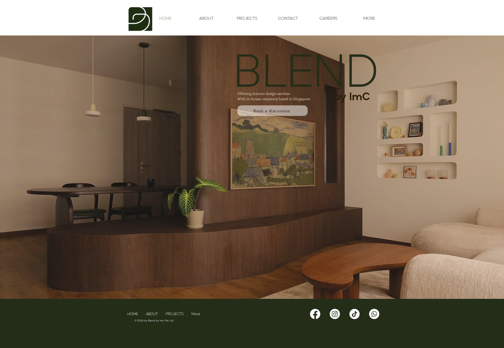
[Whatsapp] (374, 314)
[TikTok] (354, 314)
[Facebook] (315, 314)
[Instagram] (335, 314)
